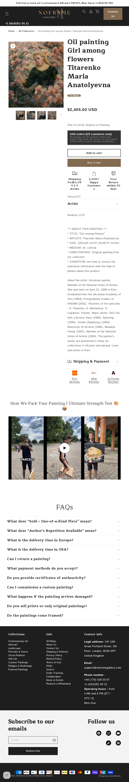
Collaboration (53, 676)
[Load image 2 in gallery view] (31, 115)
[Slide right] (61, 114)
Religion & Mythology (20, 666)
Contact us (113, 14)
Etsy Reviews (75, 380)
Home (11, 31)
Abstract (13, 644)
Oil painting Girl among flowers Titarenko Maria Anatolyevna (70, 31)
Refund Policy (54, 659)
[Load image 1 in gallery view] (20, 115)
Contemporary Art (18, 641)
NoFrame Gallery (24, 776)
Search (50, 669)
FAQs (49, 666)
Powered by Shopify (43, 776)
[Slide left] (11, 114)
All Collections (26, 31)
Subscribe (33, 750)
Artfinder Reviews (113, 380)
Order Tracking (54, 673)
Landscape (14, 648)
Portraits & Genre (18, 651)
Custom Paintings (18, 662)
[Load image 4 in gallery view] (52, 115)
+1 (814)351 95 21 (17, 23)
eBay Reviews (94, 380)
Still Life (12, 659)
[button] (7, 13)
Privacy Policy (54, 655)
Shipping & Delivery (57, 651)
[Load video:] (64, 448)
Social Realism (16, 655)
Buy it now (94, 162)
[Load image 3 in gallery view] (41, 115)
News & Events (55, 680)
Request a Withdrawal (58, 683)
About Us (51, 644)
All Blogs (51, 641)
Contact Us (52, 648)
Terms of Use (53, 662)
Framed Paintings (18, 669)
